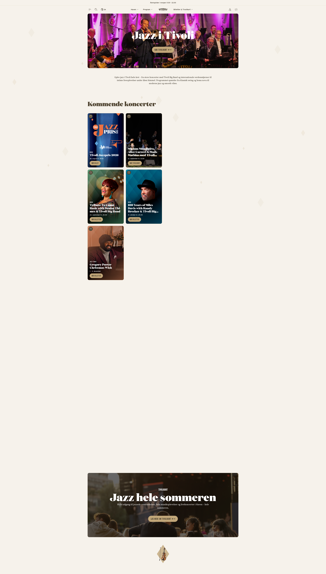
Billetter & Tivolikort (182, 9)
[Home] (163, 9)
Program (146, 9)
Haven (133, 9)
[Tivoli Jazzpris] (106, 140)
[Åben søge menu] (96, 9)
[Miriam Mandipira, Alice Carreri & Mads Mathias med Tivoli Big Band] (144, 140)
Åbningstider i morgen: (163, 3)
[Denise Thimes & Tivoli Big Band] (106, 197)
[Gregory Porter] (106, 253)
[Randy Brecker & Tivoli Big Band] (144, 197)
